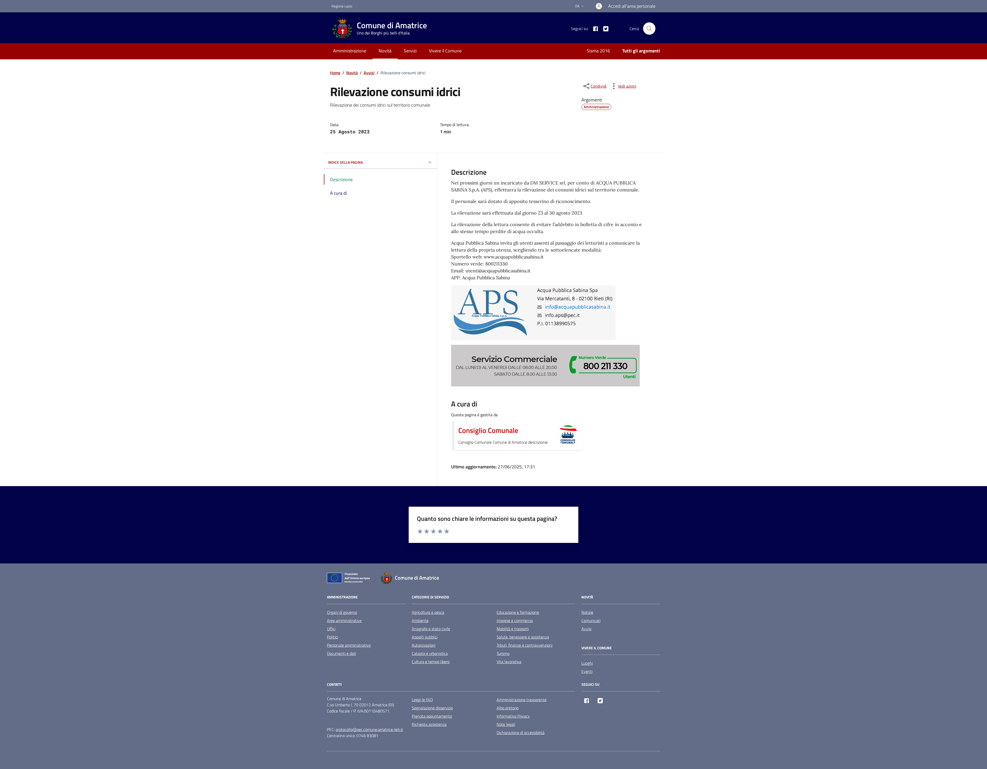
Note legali (506, 724)
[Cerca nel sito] (649, 28)
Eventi (586, 671)
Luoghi (587, 663)
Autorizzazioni (423, 645)
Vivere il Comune (445, 50)
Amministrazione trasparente (521, 700)
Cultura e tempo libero (431, 662)
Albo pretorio (507, 708)
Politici (332, 637)
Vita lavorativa (509, 662)
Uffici (331, 629)
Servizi (410, 50)
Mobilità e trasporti (513, 629)
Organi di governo (342, 612)
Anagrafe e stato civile (431, 629)
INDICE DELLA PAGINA (345, 162)
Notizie (587, 612)
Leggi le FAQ (422, 700)
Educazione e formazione (518, 612)
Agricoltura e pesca (428, 612)
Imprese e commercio (515, 620)
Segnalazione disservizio (432, 708)
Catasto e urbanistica (430, 653)
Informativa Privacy (513, 716)
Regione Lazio (342, 6)
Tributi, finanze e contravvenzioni (524, 645)
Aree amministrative (344, 620)
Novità (385, 50)
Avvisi (586, 629)
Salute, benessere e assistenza (523, 637)
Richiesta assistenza (429, 724)
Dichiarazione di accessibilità (520, 732)
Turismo (503, 653)
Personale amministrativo (349, 645)
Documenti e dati (341, 653)
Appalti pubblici (424, 637)
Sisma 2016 (598, 50)
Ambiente (420, 620)
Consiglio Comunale (488, 430)
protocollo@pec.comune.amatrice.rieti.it (369, 729)
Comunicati (590, 620)
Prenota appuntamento (432, 716)
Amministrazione (349, 50)
